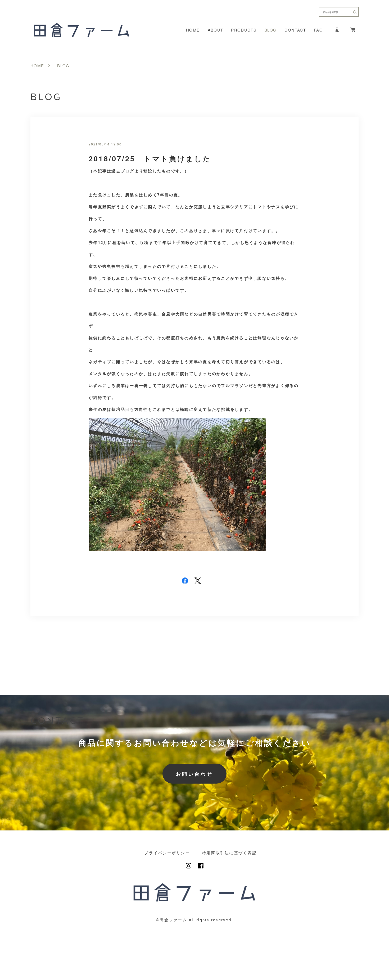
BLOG (270, 30)
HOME (193, 30)
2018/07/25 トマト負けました (150, 158)
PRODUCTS (243, 30)
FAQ (318, 30)
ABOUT (215, 30)
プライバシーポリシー (167, 853)
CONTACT (295, 30)
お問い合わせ (194, 773)
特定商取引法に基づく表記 (229, 853)
